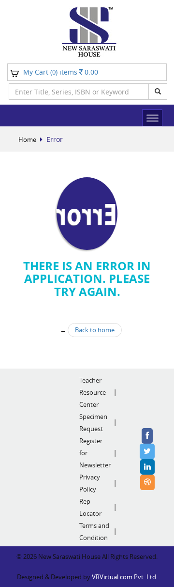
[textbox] (79, 91)
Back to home (95, 329)
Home (27, 139)
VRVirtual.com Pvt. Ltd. (125, 576)
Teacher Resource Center (92, 392)
